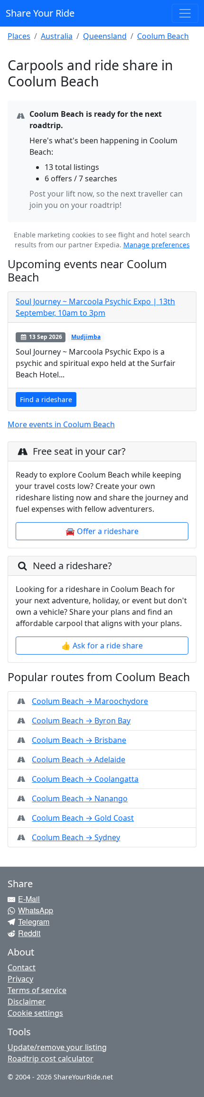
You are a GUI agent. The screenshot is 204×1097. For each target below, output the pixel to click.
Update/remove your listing (57, 1047)
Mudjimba (86, 337)
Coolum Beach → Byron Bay (81, 720)
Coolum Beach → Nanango (80, 798)
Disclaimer (27, 1001)
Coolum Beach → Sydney (76, 837)
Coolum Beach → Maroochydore (90, 701)
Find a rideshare (46, 399)
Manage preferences (156, 244)
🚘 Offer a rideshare (102, 531)
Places (19, 36)
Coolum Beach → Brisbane (79, 740)
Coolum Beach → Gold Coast (83, 818)
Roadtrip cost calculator (50, 1058)
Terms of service (37, 990)
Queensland (105, 36)
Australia (57, 36)
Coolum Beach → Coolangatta (85, 779)
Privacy (20, 979)
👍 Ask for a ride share (102, 645)
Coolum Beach (163, 36)
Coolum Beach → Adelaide (78, 759)
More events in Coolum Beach (61, 424)
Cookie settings (35, 1013)
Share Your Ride (40, 13)
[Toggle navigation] (185, 13)
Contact (22, 967)
